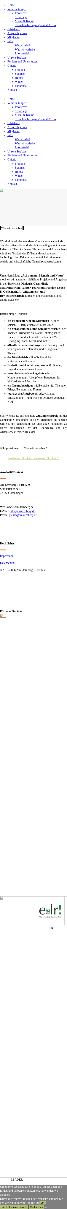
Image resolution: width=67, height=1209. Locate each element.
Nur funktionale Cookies (14, 1207)
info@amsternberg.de (22, 511)
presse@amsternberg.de (23, 515)
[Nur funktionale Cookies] (45, 1207)
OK (42, 1203)
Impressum (6, 556)
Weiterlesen (36, 1207)
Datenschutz (7, 562)
